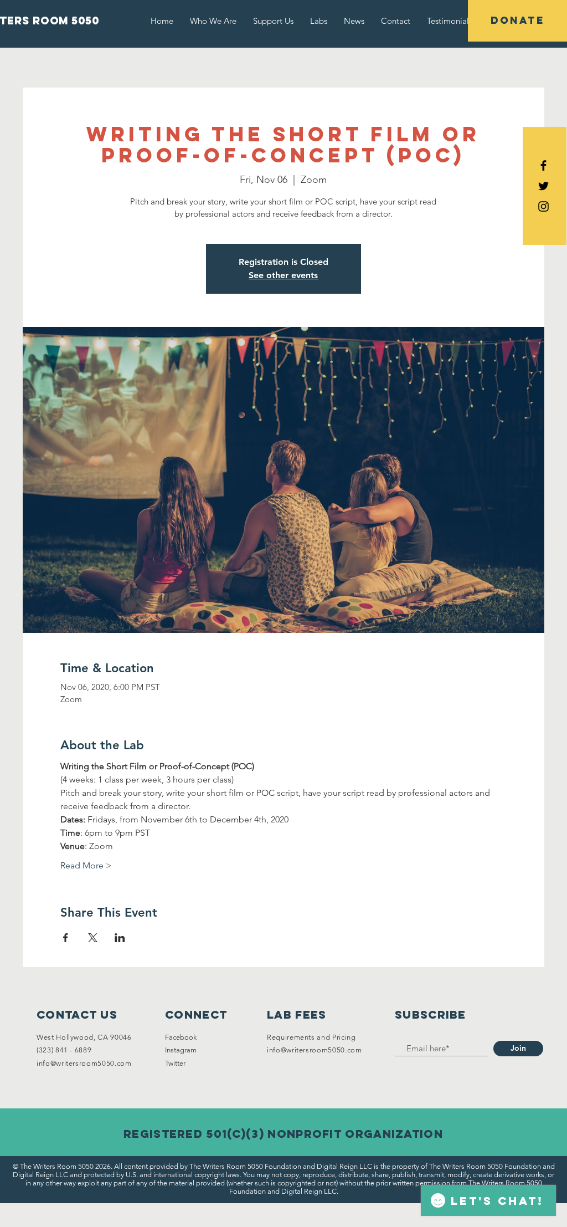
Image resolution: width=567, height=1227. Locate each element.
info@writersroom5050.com (84, 1063)
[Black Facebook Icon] (543, 165)
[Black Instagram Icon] (543, 206)
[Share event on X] (92, 937)
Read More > (86, 865)
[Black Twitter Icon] (543, 186)
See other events (283, 275)
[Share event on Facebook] (65, 937)
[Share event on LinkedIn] (120, 937)
